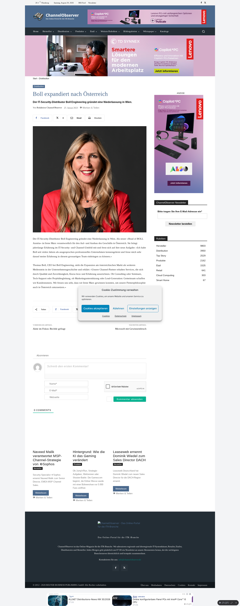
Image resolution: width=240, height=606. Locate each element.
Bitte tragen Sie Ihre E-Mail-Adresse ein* (180, 211)
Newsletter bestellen (180, 223)
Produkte (77, 464)
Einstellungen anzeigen (143, 308)
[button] (203, 31)
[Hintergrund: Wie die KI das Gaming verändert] (89, 439)
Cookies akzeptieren (95, 308)
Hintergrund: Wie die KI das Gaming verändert (89, 456)
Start (35, 78)
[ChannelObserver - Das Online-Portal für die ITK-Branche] (56, 16)
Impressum (136, 316)
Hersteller (38, 468)
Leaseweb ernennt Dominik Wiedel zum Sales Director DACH (129, 456)
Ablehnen (118, 308)
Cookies (106, 316)
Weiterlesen (40, 493)
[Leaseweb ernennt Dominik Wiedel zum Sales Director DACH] (129, 439)
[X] (205, 3)
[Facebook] (201, 3)
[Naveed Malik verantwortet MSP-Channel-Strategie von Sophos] (49, 439)
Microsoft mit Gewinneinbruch (130, 328)
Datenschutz (121, 316)
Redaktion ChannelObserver (49, 108)
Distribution (44, 78)
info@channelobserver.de (130, 559)
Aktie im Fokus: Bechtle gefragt (49, 328)
